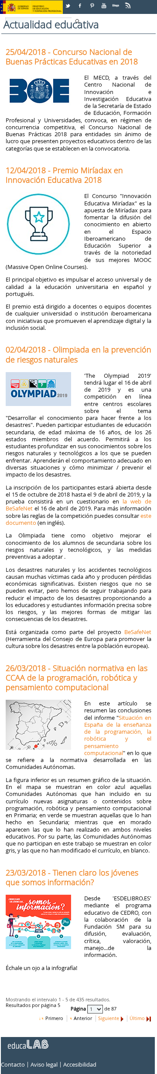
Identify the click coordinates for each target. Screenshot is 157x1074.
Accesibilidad (79, 1064)
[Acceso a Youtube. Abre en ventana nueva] (104, 2)
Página (79, 1009)
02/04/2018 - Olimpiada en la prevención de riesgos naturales (78, 354)
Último (137, 1018)
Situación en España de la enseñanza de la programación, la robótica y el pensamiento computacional (117, 735)
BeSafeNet (137, 632)
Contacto (13, 1064)
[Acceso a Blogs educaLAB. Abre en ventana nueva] (116, 2)
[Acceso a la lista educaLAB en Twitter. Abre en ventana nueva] (68, 2)
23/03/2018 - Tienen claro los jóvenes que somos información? (72, 877)
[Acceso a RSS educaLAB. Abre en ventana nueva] (128, 2)
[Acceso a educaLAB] (27, 1041)
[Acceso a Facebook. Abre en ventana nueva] (80, 2)
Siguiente (108, 1018)
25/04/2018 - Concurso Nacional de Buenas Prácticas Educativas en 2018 (72, 57)
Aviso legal (44, 1064)
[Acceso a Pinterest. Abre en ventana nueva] (92, 2)
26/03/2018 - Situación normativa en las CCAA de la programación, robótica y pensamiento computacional (76, 677)
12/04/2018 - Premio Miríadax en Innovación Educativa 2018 (64, 175)
